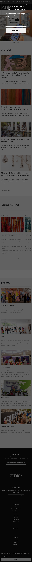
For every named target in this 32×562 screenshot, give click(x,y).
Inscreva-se (16, 31)
